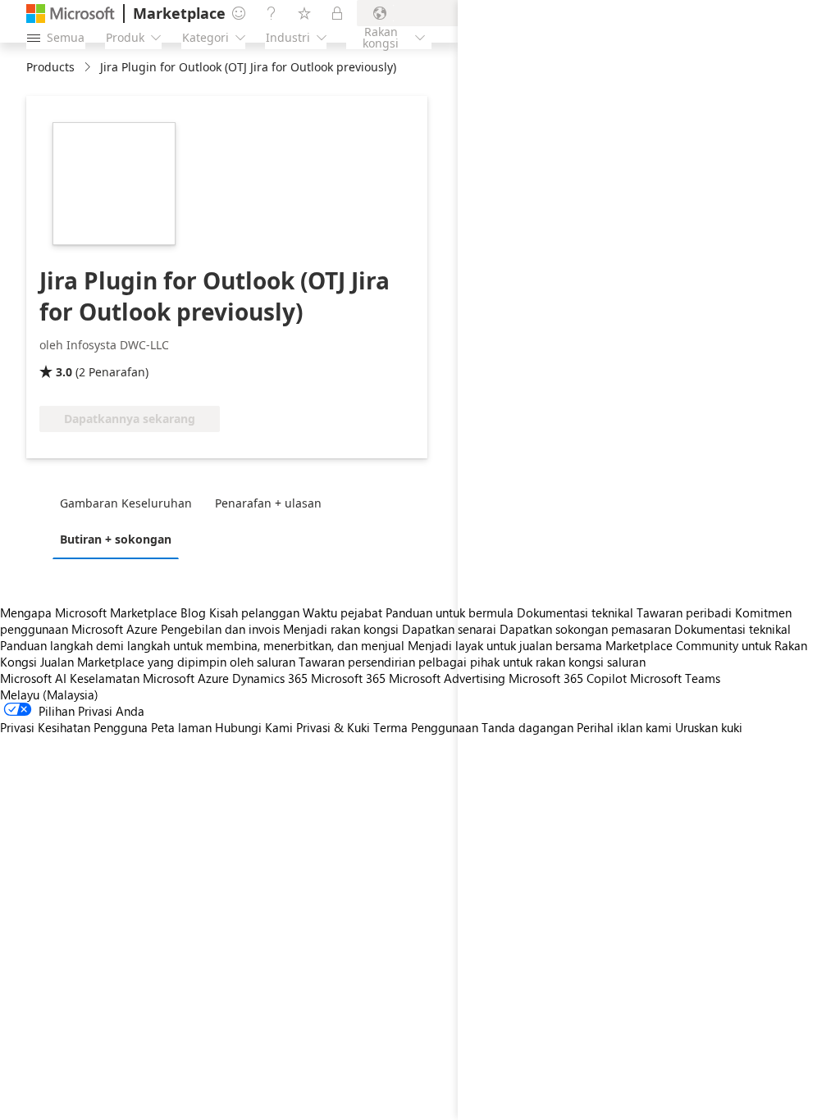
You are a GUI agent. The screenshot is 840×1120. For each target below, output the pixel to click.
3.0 (64, 372)
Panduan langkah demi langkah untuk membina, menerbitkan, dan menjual (202, 645)
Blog (193, 612)
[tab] (130, 503)
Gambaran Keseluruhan (126, 503)
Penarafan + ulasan (268, 503)
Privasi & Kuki (333, 727)
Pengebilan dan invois (220, 629)
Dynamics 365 (270, 678)
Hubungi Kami (254, 727)
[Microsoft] (70, 13)
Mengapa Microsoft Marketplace (88, 612)
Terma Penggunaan (425, 727)
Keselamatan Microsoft (132, 678)
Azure (213, 678)
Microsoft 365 (348, 678)
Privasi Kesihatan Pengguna (74, 727)
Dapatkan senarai (449, 629)
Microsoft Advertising (447, 678)
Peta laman (181, 727)
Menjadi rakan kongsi (341, 629)
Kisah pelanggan (254, 612)
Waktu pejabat (342, 612)
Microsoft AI (33, 678)
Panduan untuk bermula (450, 612)
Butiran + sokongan (115, 539)
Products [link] (50, 67)
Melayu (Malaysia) (49, 694)
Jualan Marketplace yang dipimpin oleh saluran (167, 661)
